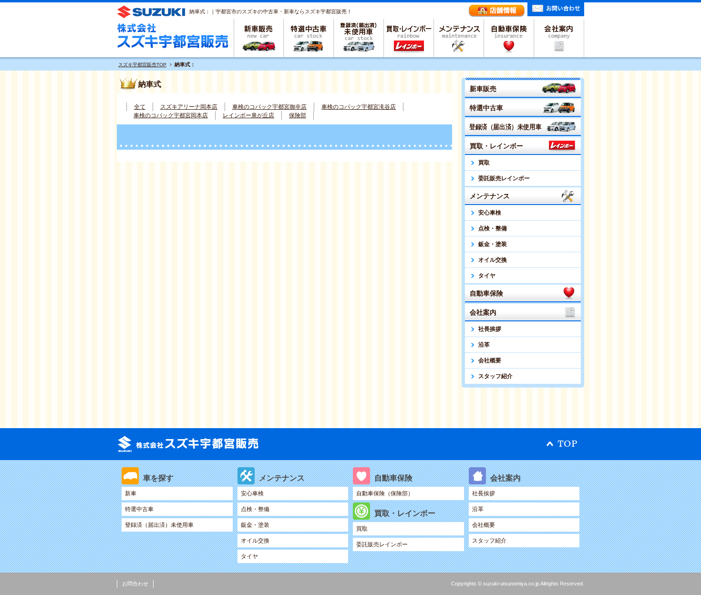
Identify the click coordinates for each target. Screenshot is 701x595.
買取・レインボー (409, 38)
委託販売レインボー (504, 178)
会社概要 (489, 360)
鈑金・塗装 (492, 244)
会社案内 (559, 38)
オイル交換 (492, 259)
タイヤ (486, 275)
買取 (484, 162)
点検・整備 (492, 228)
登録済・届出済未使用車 (359, 38)
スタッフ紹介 (495, 376)
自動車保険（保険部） (384, 493)
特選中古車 (309, 38)
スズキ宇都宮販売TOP (142, 64)
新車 (130, 493)
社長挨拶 (489, 329)
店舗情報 (497, 11)
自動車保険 (509, 38)
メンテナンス (459, 38)
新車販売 (259, 38)
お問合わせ (135, 583)
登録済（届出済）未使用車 (505, 127)
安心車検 (489, 212)
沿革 (484, 344)
